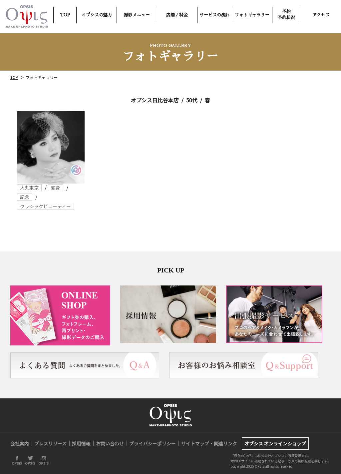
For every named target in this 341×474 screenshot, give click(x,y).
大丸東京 (29, 187)
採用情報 (81, 443)
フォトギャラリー (252, 15)
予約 (286, 14)
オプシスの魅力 (97, 15)
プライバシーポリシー (152, 443)
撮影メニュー (137, 15)
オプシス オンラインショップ (275, 443)
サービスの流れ (214, 15)
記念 (24, 197)
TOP (65, 15)
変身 (55, 187)
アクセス (321, 15)
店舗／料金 (177, 15)
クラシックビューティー (45, 206)
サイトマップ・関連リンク (209, 443)
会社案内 (19, 443)
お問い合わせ (110, 443)
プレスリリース (50, 443)
